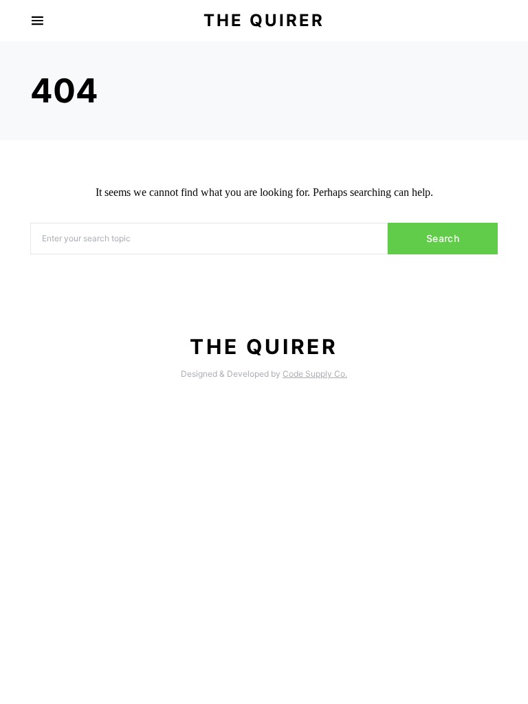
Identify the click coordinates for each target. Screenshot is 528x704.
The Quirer (264, 20)
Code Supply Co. (315, 373)
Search (442, 238)
